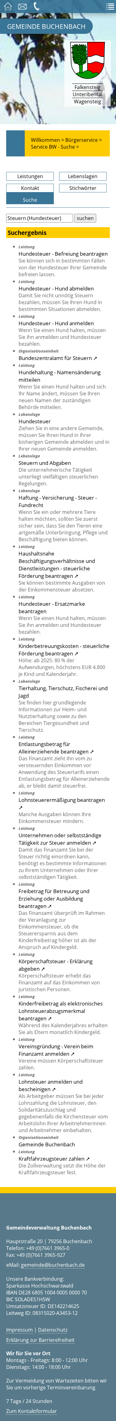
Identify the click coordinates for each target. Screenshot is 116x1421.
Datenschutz (52, 1329)
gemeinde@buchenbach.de (53, 1264)
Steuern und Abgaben (45, 462)
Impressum (19, 1329)
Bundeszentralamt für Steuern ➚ (58, 358)
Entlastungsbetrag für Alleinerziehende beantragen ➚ (56, 747)
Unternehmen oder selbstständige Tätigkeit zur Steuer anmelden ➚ (60, 838)
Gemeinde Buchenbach (46, 26)
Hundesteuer (35, 421)
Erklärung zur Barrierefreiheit (40, 1340)
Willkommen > (47, 140)
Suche (30, 199)
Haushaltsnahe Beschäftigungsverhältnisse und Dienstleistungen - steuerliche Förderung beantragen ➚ (57, 564)
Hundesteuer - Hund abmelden (56, 288)
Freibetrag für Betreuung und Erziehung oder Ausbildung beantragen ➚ (54, 898)
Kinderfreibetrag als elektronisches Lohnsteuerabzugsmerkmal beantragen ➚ (61, 1011)
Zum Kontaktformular (31, 1411)
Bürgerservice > (83, 140)
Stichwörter (83, 188)
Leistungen (30, 176)
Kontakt (30, 188)
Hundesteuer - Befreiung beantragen (63, 253)
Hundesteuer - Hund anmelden (56, 323)
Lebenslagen (82, 176)
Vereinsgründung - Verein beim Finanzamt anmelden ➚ (56, 1049)
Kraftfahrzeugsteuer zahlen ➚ (54, 1158)
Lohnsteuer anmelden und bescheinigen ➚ (51, 1085)
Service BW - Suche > (55, 146)
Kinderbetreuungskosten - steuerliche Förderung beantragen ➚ (64, 649)
